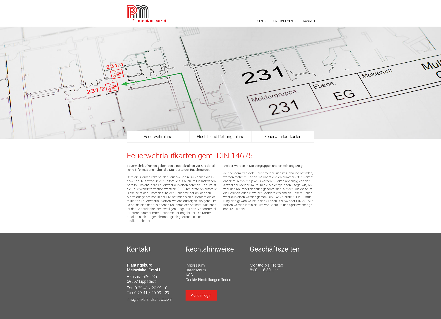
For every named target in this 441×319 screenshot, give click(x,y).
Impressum (195, 265)
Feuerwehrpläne (158, 136)
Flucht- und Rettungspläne (220, 136)
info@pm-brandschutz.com (149, 299)
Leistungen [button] (255, 21)
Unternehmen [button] (283, 21)
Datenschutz (196, 270)
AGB (189, 275)
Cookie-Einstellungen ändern (209, 280)
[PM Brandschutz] (147, 14)
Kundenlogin (201, 295)
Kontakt (309, 21)
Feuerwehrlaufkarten (282, 136)
